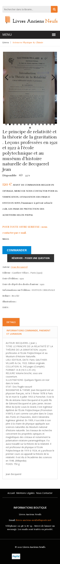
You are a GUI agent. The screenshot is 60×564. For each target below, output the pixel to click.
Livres (5, 42)
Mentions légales (25, 493)
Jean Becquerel (19, 267)
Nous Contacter (44, 493)
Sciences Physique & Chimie (28, 42)
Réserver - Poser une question (31, 258)
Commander (17, 250)
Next (52, 75)
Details (11, 322)
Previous (8, 75)
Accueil (11, 493)
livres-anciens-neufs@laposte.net (33, 520)
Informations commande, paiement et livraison (29, 332)
